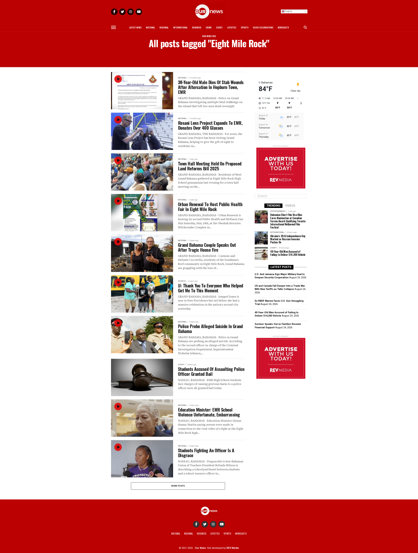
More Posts (178, 486)
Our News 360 (209, 36)
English (288, 11)
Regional (164, 27)
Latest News (135, 27)
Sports (244, 27)
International (180, 27)
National (150, 27)
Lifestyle (231, 27)
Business (196, 27)
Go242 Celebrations (263, 27)
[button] (263, 103)
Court (219, 27)
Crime (209, 27)
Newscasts (283, 27)
